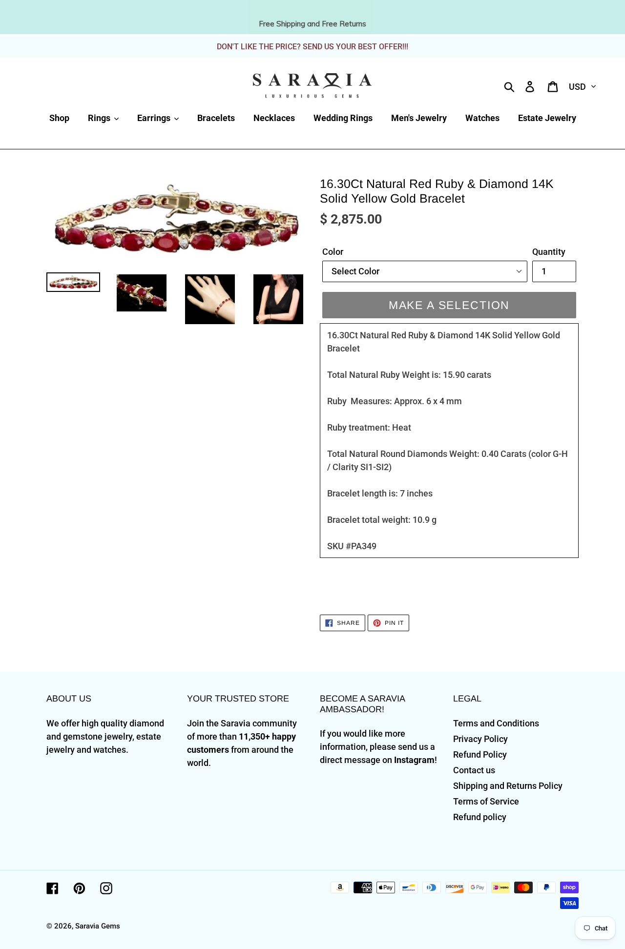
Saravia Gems (97, 926)
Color (332, 252)
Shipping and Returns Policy (507, 786)
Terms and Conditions (496, 723)
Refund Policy (480, 754)
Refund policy (479, 817)
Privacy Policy (480, 739)
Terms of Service (486, 801)
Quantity (548, 252)
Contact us (474, 770)
